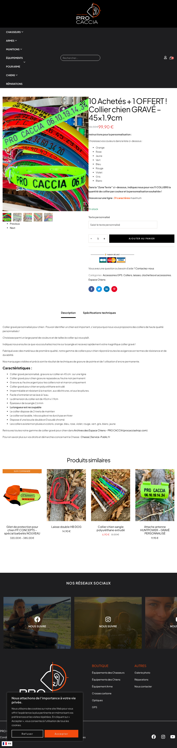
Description (68, 312)
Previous (15, 223)
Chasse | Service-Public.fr (95, 436)
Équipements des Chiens (106, 679)
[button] (82, 102)
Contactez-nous (144, 268)
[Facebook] (153, 736)
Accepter (61, 733)
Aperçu (22, 495)
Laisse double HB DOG (66, 527)
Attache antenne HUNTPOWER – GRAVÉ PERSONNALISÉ (155, 530)
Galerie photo (142, 672)
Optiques (97, 700)
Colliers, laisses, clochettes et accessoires (147, 275)
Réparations (14, 83)
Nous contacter (143, 686)
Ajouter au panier (142, 238)
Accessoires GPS (112, 275)
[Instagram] (163, 736)
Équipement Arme (102, 686)
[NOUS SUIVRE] (37, 619)
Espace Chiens (96, 279)
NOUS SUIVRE (37, 626)
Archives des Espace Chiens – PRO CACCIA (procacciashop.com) (110, 430)
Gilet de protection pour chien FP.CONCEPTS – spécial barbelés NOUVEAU (22, 530)
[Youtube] (172, 736)
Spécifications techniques (99, 312)
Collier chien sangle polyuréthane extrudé (111, 528)
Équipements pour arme (14, 62)
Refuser (27, 733)
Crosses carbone (101, 693)
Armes (10, 40)
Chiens (10, 75)
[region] (45, 716)
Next (12, 227)
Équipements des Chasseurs (108, 672)
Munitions (13, 49)
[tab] (68, 312)
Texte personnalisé (99, 217)
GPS (94, 707)
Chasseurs (13, 31)
